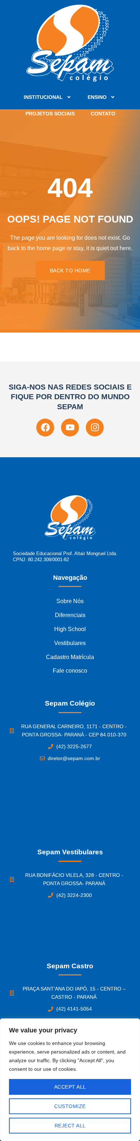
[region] (70, 1079)
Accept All (70, 1087)
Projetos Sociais (50, 113)
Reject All (70, 1125)
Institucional (43, 97)
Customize (70, 1106)
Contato (103, 113)
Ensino (97, 97)
